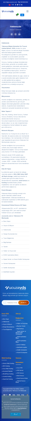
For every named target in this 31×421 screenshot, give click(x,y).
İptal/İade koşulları (22, 347)
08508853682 (24, 2)
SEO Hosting (6, 366)
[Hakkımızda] (10, 11)
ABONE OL (23, 302)
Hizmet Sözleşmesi (22, 352)
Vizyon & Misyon (7, 324)
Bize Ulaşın (6, 319)
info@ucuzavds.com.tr (11, 2)
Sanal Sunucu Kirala (22, 378)
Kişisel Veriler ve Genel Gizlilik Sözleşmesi (21, 333)
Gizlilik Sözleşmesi (22, 350)
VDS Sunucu (20, 373)
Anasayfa (12, 29)
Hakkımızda (6, 321)
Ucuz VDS (19, 367)
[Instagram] (19, 5)
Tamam (15, 414)
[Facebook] (15, 5)
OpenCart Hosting (8, 379)
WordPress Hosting (8, 374)
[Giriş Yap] (22, 15)
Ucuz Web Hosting (8, 368)
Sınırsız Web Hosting (8, 363)
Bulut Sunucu (20, 375)
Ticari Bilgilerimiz (7, 329)
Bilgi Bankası (20, 328)
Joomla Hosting (7, 376)
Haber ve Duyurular (22, 323)
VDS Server (20, 370)
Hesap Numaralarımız (8, 327)
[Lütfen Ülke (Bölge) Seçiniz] (10, 5)
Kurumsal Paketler (8, 371)
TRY (12, 5)
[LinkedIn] (21, 5)
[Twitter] (17, 5)
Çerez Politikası (21, 344)
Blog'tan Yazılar (21, 326)
